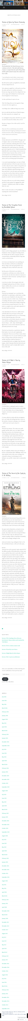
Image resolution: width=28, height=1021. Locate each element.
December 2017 (5, 922)
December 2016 (5, 963)
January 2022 (5, 862)
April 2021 (4, 892)
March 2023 (4, 809)
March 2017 (4, 952)
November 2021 (5, 869)
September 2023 (5, 787)
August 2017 (5, 933)
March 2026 (4, 708)
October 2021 (5, 873)
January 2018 (5, 918)
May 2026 (4, 704)
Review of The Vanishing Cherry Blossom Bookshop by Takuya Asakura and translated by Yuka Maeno (13, 640)
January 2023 (5, 817)
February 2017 (5, 956)
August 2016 (5, 975)
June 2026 (4, 700)
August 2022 (5, 836)
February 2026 (5, 712)
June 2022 (4, 843)
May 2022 (4, 847)
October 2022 (5, 828)
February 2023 (5, 813)
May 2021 (4, 888)
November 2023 (5, 779)
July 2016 (4, 978)
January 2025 (5, 738)
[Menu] (4, 8)
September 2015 (5, 1008)
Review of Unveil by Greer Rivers (9, 649)
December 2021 (5, 866)
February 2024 (5, 768)
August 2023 (5, 790)
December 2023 (5, 775)
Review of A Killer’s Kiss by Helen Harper (11, 361)
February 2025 (5, 734)
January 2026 (5, 715)
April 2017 (4, 948)
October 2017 (5, 929)
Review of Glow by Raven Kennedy (13, 22)
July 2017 (4, 937)
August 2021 (5, 881)
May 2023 (4, 802)
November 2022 (5, 824)
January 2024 (5, 772)
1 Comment (23, 477)
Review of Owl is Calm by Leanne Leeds (11, 645)
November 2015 (5, 1001)
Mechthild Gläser (9, 207)
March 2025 (4, 730)
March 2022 (4, 854)
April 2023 (4, 805)
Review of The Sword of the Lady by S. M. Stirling (13, 474)
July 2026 (4, 697)
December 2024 (5, 742)
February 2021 (5, 899)
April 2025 (4, 727)
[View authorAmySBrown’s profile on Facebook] (2, 628)
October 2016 (5, 971)
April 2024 (4, 760)
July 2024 (4, 749)
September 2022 (5, 832)
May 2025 (4, 723)
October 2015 (5, 1005)
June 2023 (4, 798)
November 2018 (5, 911)
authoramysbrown (15, 24)
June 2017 (4, 941)
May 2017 (4, 944)
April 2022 (4, 851)
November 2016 (5, 967)
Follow (5, 679)
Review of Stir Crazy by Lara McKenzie (11, 657)
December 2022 (5, 820)
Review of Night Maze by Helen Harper (11, 653)
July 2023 (4, 794)
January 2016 (5, 993)
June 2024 (4, 753)
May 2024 (4, 757)
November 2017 (5, 926)
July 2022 (4, 839)
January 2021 (5, 903)
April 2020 (4, 907)
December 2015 (5, 997)
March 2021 (4, 896)
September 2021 (5, 877)
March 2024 (4, 764)
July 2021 (4, 884)
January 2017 (5, 959)
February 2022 (5, 858)
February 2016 (5, 990)
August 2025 (5, 719)
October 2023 (5, 783)
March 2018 (4, 914)
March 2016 (4, 986)
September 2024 (5, 745)
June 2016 (4, 982)
